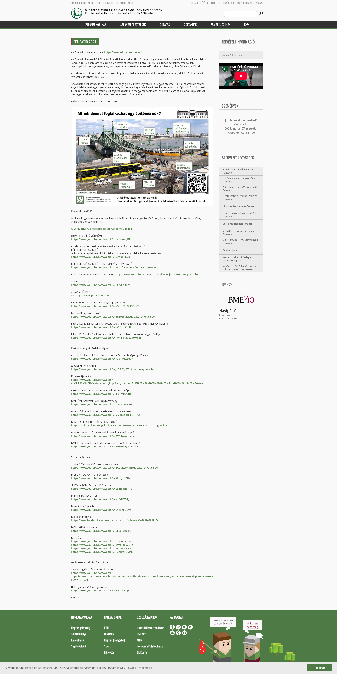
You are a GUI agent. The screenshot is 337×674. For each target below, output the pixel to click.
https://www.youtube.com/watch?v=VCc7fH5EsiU (101, 327)
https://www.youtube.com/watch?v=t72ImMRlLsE (101, 541)
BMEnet (141, 634)
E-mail (212, 3)
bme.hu (74, 3)
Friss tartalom (228, 318)
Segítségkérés (79, 646)
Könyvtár (109, 652)
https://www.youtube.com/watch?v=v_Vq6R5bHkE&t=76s (105, 415)
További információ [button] (139, 668)
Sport (107, 646)
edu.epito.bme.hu (105, 3)
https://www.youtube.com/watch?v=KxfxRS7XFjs (100, 499)
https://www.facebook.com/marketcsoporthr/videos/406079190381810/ (114, 520)
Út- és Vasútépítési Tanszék (237, 223)
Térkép (238, 3)
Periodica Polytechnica (150, 646)
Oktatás (165, 24)
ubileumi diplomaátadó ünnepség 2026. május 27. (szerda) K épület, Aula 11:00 (241, 126)
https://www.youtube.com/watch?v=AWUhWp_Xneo (102, 436)
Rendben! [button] (320, 667)
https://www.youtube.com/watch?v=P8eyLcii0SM (100, 285)
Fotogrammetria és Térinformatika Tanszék (241, 188)
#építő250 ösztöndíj (233, 55)
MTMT (140, 640)
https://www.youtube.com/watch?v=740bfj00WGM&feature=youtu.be (113, 267)
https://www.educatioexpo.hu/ (122, 52)
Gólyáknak (190, 24)
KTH (106, 628)
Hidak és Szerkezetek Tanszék (239, 206)
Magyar (259, 3)
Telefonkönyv (225, 3)
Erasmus (109, 634)
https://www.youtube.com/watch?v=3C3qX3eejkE (101, 530)
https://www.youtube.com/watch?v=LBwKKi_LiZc (100, 257)
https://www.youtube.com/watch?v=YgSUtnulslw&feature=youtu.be (113, 316)
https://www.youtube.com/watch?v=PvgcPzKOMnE (102, 552)
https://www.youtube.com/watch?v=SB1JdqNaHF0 (101, 488)
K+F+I (247, 24)
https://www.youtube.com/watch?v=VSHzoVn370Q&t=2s (105, 306)
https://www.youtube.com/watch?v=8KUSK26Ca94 (101, 548)
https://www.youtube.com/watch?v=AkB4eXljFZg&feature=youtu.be (156, 274)
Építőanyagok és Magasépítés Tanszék (239, 180)
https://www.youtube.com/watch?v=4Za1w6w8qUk (102, 358)
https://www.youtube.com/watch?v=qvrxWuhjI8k (101, 239)
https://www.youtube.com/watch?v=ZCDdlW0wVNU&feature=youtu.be (114, 467)
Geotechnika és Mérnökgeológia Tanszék (240, 197)
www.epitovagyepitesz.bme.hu (90, 295)
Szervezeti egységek (133, 24)
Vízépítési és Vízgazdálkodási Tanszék (238, 232)
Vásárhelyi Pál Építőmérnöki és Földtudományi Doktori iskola (239, 267)
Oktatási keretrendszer (150, 628)
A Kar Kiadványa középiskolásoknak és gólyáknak (101, 228)
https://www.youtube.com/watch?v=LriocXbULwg (101, 509)
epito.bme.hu (87, 3)
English (249, 3)
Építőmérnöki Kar (95, 24)
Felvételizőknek (220, 24)
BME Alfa (142, 652)
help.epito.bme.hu (125, 3)
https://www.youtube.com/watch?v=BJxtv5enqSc (101, 590)
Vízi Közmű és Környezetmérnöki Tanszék (240, 241)
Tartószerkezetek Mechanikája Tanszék (239, 215)
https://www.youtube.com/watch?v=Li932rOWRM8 (101, 404)
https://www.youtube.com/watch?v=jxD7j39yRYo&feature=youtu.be (112, 369)
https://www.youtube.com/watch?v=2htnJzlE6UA (101, 478)
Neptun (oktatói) (80, 628)
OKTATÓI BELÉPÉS (198, 3)
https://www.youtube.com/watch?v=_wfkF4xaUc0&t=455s (106, 337)
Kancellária (77, 640)
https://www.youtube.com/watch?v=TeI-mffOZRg (101, 393)
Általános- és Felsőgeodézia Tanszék (238, 171)
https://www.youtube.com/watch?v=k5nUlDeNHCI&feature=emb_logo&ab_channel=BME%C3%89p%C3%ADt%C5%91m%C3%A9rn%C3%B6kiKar (137, 381)
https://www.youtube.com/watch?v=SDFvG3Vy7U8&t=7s (105, 446)
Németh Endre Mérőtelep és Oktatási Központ (238, 259)
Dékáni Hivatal (230, 250)
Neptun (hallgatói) (114, 640)
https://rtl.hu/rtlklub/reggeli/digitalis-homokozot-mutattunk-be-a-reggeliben (119, 425)
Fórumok (224, 315)
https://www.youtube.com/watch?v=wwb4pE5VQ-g (102, 545)
